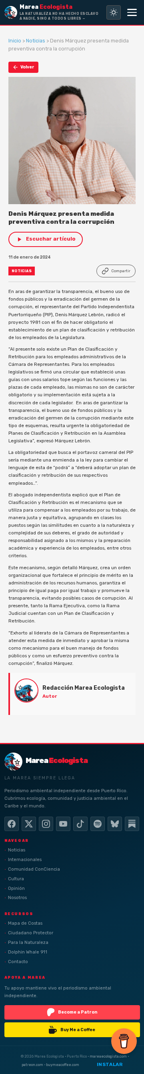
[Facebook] (11, 824)
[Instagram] (46, 824)
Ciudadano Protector (30, 932)
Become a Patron (77, 1012)
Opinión (16, 888)
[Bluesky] (115, 824)
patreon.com (32, 1064)
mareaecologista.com (108, 1056)
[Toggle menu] (132, 12)
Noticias (35, 41)
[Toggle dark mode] (113, 12)
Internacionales (25, 859)
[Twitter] (29, 824)
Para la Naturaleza (28, 942)
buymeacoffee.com (62, 1064)
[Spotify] (97, 824)
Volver (27, 67)
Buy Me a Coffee (77, 1029)
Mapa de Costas (25, 923)
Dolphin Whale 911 (27, 952)
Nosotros (17, 897)
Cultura (16, 878)
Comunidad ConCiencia (34, 869)
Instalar (110, 1064)
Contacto (18, 961)
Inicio (14, 41)
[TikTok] (80, 824)
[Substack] (132, 824)
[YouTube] (63, 824)
